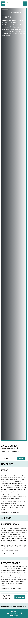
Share (21, 458)
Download (20, 597)
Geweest (14, 616)
